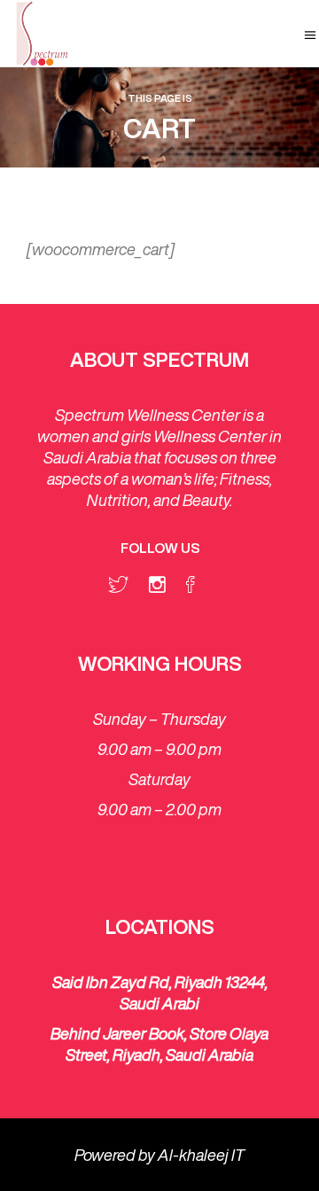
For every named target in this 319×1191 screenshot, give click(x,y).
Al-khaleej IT (201, 1155)
